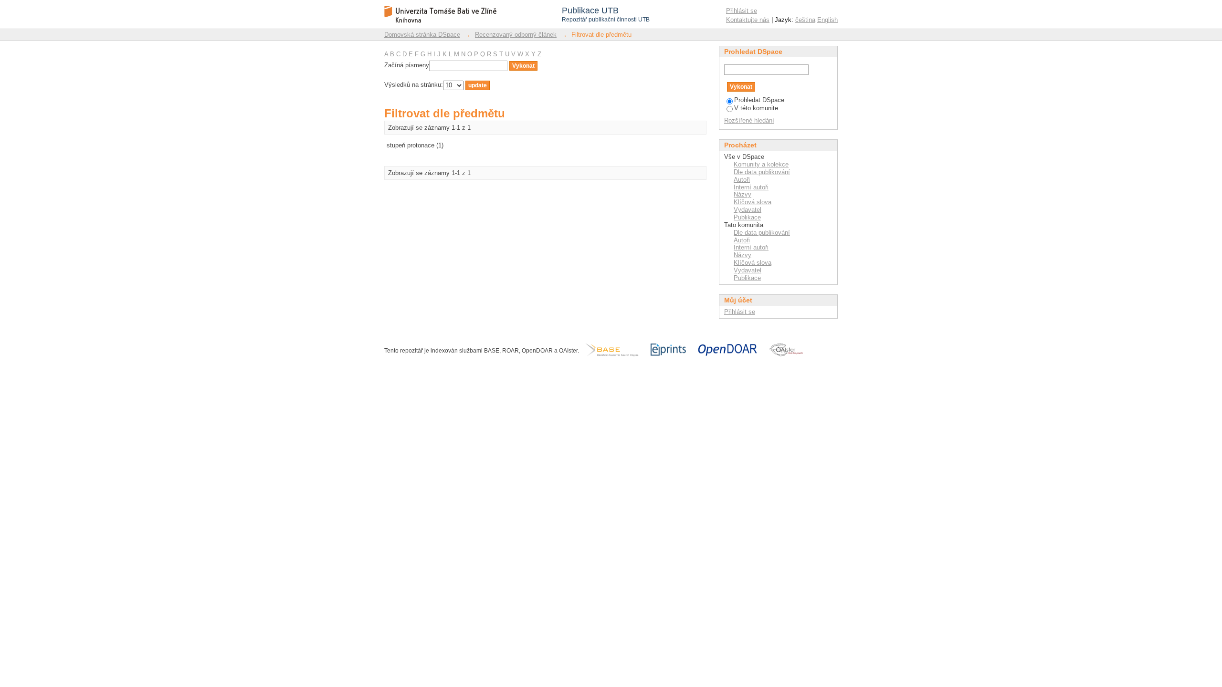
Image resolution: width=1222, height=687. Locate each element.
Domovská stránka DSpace (422, 34)
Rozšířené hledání (749, 120)
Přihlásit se (741, 10)
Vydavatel (747, 209)
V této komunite (756, 108)
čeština (805, 19)
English (827, 19)
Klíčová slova (752, 202)
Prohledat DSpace (759, 100)
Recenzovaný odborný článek (516, 34)
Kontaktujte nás (747, 19)
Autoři (742, 179)
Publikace (747, 217)
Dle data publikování (762, 172)
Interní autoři (751, 187)
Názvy (742, 194)
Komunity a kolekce (761, 164)
